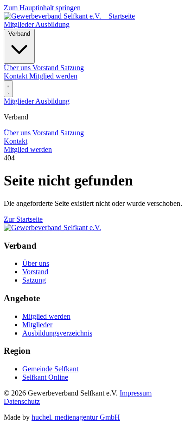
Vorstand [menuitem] (46, 68)
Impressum (136, 393)
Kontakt (16, 76)
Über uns (18, 133)
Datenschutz (22, 401)
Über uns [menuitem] (18, 68)
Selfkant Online (45, 377)
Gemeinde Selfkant (50, 369)
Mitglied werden (53, 76)
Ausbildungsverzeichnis (57, 333)
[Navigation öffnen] (8, 88)
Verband (19, 33)
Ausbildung (52, 24)
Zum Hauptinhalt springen (42, 8)
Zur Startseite (23, 219)
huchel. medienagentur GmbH (76, 417)
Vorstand (46, 133)
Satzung (72, 133)
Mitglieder (19, 24)
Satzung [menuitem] (72, 68)
